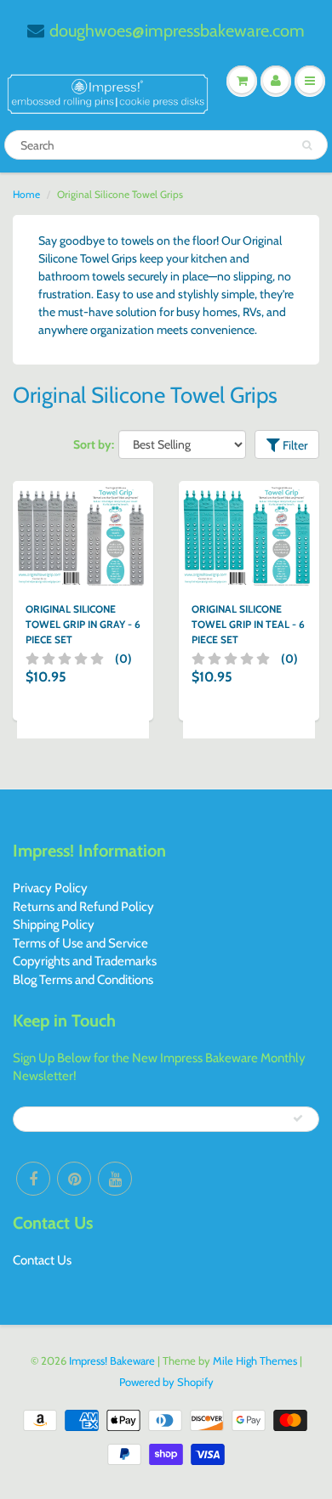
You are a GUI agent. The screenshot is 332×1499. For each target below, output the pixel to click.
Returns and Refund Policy (83, 906)
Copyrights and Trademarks (85, 961)
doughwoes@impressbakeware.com (177, 30)
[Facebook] (33, 1179)
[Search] (306, 145)
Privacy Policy (50, 888)
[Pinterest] (74, 1179)
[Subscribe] (298, 1118)
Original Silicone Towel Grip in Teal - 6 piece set (248, 624)
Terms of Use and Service (80, 943)
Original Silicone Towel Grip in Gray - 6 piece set (83, 624)
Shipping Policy (53, 924)
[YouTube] (115, 1179)
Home (26, 194)
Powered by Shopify (166, 1382)
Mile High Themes (255, 1360)
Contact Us (42, 1260)
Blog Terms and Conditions (83, 979)
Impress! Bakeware (113, 1360)
